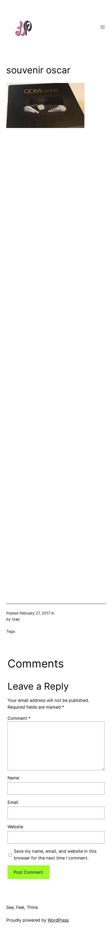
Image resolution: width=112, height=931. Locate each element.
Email (13, 802)
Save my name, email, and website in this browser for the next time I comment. (55, 855)
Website (15, 826)
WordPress (58, 920)
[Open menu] (102, 27)
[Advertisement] (56, 357)
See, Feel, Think (22, 907)
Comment (19, 718)
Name (13, 777)
